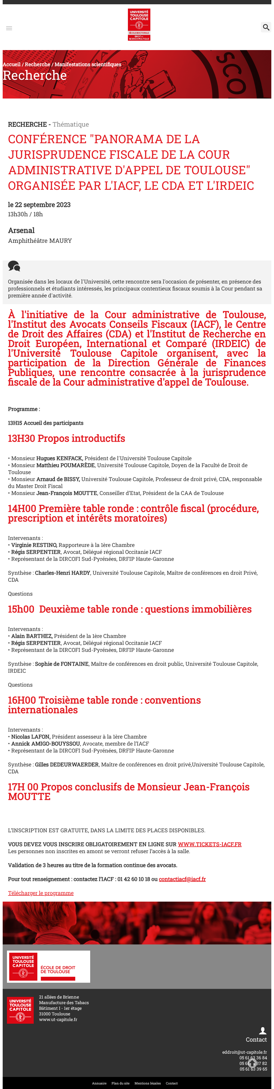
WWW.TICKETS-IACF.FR (210, 844)
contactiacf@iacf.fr (182, 878)
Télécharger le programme (41, 892)
